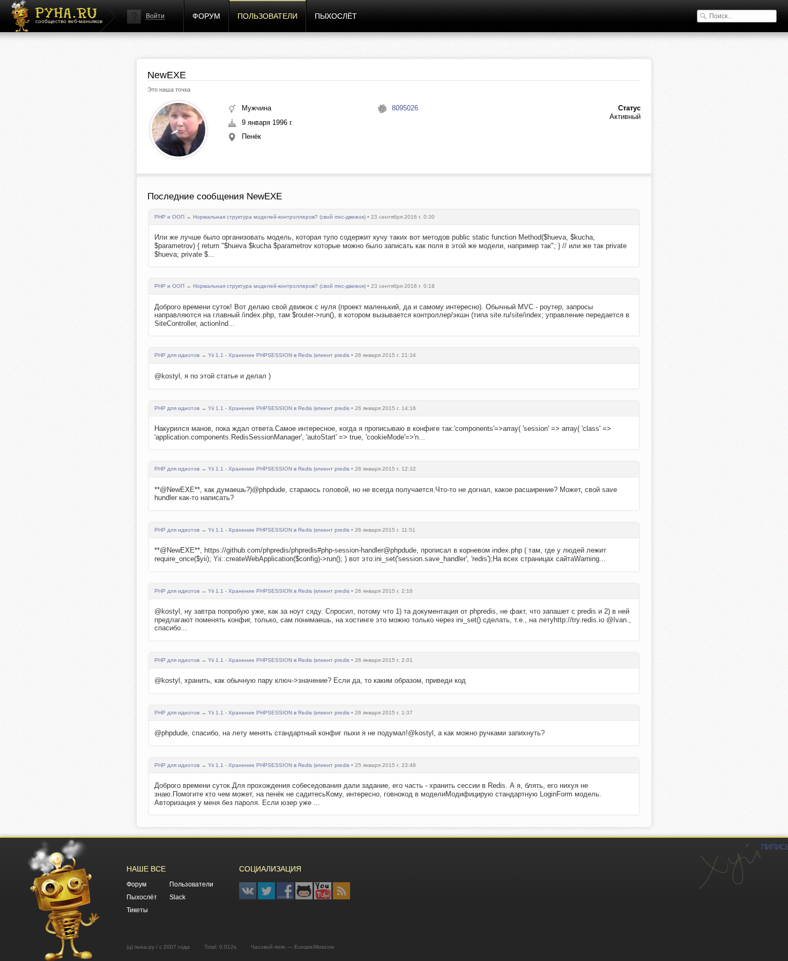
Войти (155, 16)
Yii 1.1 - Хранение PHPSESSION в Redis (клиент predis (279, 355)
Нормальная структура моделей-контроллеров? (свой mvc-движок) (279, 217)
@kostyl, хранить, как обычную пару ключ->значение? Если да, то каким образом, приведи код (310, 680)
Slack (177, 897)
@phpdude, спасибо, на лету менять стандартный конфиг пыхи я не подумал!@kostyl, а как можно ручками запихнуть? (349, 733)
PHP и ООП (169, 217)
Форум (206, 16)
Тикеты (137, 910)
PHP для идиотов (176, 355)
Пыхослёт (336, 16)
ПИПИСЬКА (729, 866)
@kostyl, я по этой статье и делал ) (212, 376)
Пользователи (267, 16)
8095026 (405, 108)
